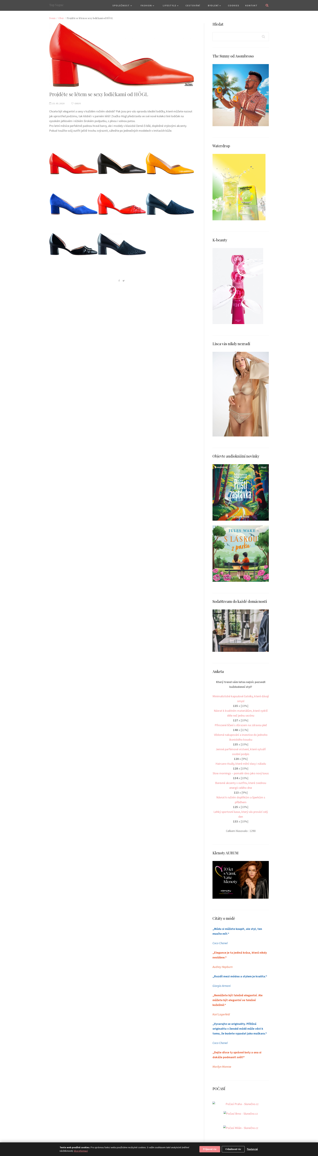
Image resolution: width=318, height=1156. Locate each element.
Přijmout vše (210, 1149)
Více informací (81, 1150)
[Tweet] (124, 280)
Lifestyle (169, 5)
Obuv (61, 18)
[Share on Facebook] (119, 280)
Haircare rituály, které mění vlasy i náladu (240, 764)
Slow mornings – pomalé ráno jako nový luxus (241, 773)
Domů (52, 18)
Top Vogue (56, 5)
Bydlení (213, 5)
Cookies (233, 5)
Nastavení (252, 1149)
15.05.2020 (58, 103)
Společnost (121, 5)
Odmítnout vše (233, 1149)
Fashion (146, 5)
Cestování (193, 5)
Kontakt (251, 5)
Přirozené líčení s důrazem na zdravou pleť (241, 725)
